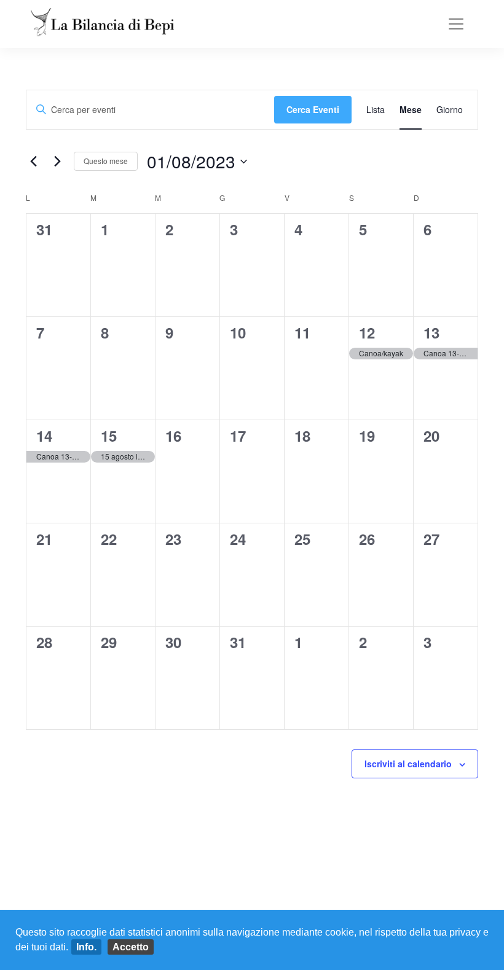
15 (109, 435)
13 (431, 332)
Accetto (130, 947)
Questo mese (106, 160)
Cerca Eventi (312, 109)
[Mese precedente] (33, 161)
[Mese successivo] (57, 161)
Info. (86, 947)
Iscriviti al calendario (408, 763)
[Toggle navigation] (456, 24)
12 (367, 332)
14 (44, 435)
